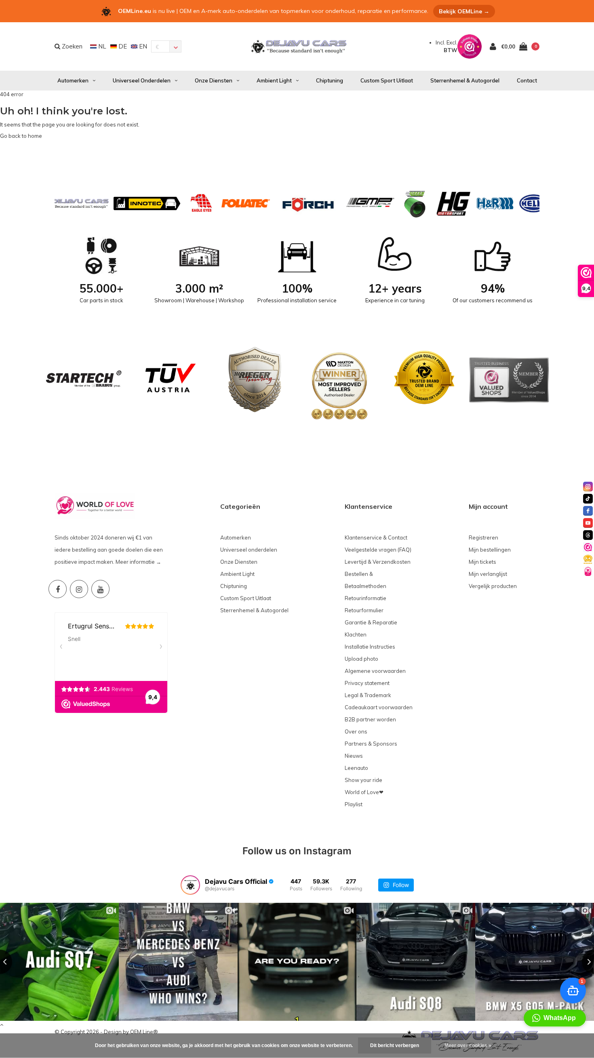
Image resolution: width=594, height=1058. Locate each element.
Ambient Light (274, 80)
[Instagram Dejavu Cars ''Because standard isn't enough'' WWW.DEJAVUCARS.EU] (79, 589)
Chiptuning (329, 80)
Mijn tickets (482, 562)
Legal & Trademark (368, 695)
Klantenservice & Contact (376, 537)
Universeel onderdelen (142, 80)
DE (122, 46)
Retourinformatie (365, 598)
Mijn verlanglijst (488, 574)
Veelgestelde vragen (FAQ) (378, 549)
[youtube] (588, 523)
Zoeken (71, 46)
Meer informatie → (138, 562)
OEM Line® (144, 1031)
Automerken (72, 80)
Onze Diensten (213, 80)
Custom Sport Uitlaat (386, 80)
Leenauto (356, 768)
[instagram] (588, 486)
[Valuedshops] (588, 547)
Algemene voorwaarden (375, 671)
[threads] (588, 535)
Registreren (483, 537)
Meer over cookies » (467, 1045)
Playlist (353, 804)
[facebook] (588, 511)
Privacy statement (367, 683)
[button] (555, 1018)
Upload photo (361, 658)
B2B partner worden (370, 719)
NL (101, 46)
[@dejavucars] (190, 885)
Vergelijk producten (493, 586)
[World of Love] (588, 571)
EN (142, 46)
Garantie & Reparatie (371, 622)
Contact (527, 80)
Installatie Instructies (370, 646)
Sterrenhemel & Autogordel (464, 80)
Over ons (356, 731)
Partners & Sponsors (371, 743)
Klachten (356, 634)
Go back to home (21, 136)
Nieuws (354, 755)
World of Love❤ (364, 792)
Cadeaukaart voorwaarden (379, 707)
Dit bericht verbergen (394, 1045)
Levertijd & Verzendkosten (378, 562)
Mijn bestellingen (490, 549)
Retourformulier (364, 610)
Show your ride (363, 780)
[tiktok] (588, 499)
